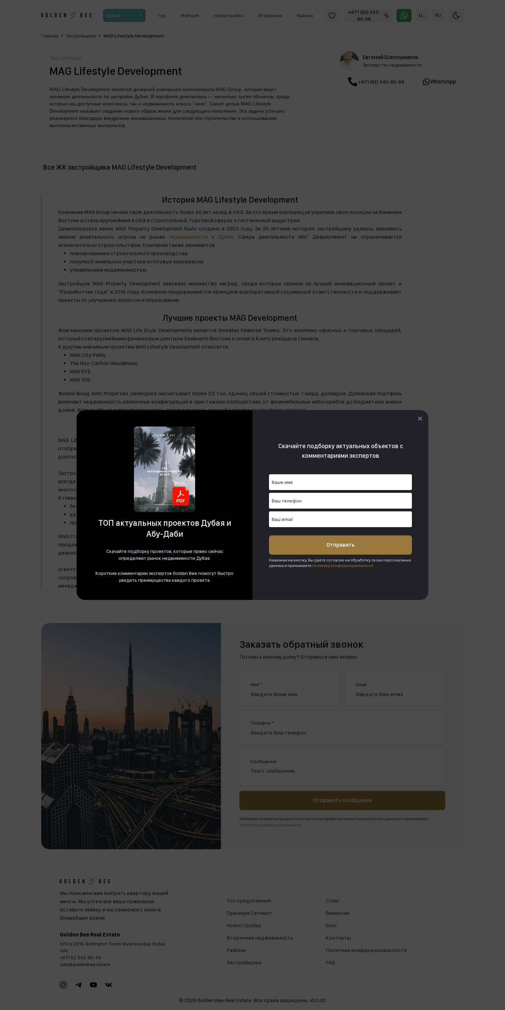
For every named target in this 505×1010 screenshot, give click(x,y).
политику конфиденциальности (342, 565)
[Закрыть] (420, 419)
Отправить (340, 545)
